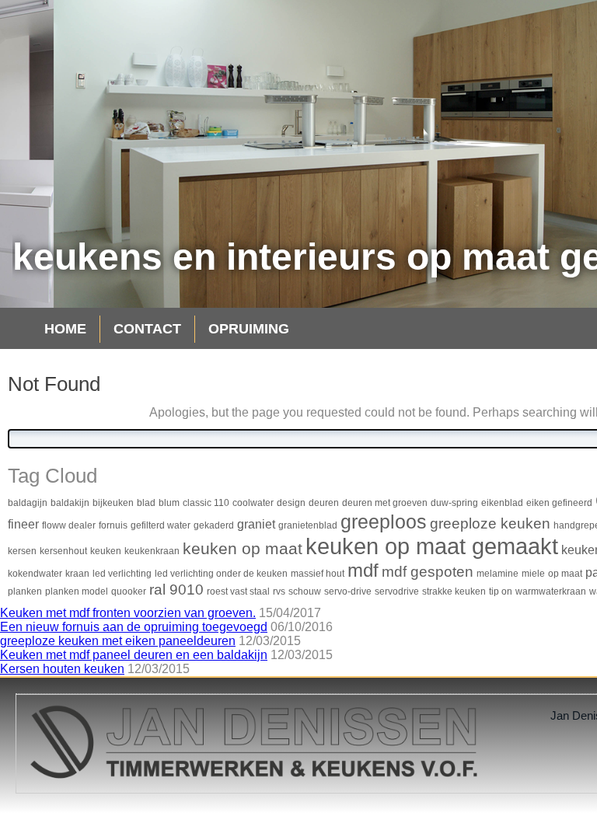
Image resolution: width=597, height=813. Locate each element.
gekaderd (214, 525)
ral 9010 (176, 589)
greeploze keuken (490, 523)
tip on (500, 591)
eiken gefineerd (559, 502)
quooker (128, 591)
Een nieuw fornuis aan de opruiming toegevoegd (133, 626)
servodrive (397, 591)
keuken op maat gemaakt (431, 546)
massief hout (317, 573)
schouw (304, 591)
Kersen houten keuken (62, 668)
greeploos (383, 521)
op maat (565, 573)
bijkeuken (113, 502)
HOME (65, 329)
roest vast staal (238, 591)
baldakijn (70, 502)
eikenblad (502, 502)
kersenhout (63, 551)
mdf (363, 570)
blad (146, 502)
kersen (22, 551)
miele (533, 573)
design (291, 502)
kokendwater (35, 573)
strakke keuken (454, 591)
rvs (279, 591)
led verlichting (122, 573)
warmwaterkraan (550, 591)
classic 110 (206, 502)
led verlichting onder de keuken (221, 573)
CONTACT (147, 329)
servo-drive (348, 591)
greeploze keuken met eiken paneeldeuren (118, 640)
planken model (76, 591)
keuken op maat (242, 548)
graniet (256, 524)
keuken (105, 551)
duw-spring (454, 502)
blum (169, 502)
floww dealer (69, 525)
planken (25, 591)
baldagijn (27, 502)
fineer (23, 524)
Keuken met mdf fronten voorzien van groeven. (128, 612)
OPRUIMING (248, 329)
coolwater (253, 502)
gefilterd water (160, 525)
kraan (77, 573)
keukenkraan (152, 551)
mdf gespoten (427, 572)
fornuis (113, 525)
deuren (324, 502)
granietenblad (307, 525)
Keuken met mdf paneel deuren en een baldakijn (133, 654)
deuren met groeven (385, 502)
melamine (497, 573)
